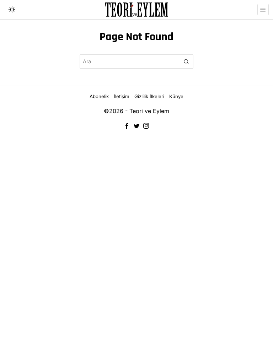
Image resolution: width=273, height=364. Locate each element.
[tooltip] (127, 126)
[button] (186, 61)
